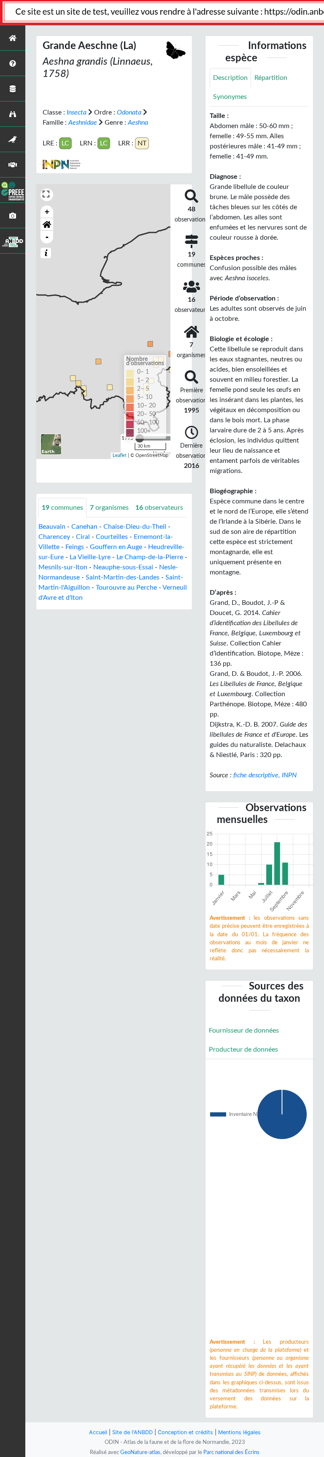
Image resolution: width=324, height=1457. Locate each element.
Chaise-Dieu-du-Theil (134, 526)
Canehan (84, 526)
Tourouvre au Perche (126, 587)
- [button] (47, 236)
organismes (109, 507)
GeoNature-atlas (140, 1452)
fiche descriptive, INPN (265, 775)
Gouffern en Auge (116, 547)
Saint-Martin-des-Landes (122, 577)
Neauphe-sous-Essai (123, 567)
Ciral (83, 536)
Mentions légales (239, 1432)
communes (62, 507)
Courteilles (112, 536)
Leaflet (120, 455)
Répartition (270, 77)
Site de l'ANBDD (132, 1432)
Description (230, 77)
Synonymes (230, 96)
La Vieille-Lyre (90, 557)
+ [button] (47, 211)
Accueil (98, 1432)
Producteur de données (243, 1049)
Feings (74, 547)
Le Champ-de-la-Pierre (149, 557)
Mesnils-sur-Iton (62, 567)
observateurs (159, 507)
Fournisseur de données (244, 1030)
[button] (46, 224)
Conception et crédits (185, 1432)
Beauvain (51, 526)
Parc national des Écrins (231, 1452)
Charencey (54, 536)
